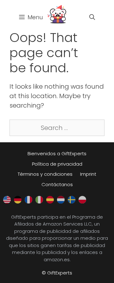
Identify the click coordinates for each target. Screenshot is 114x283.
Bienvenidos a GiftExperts (57, 153)
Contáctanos (57, 184)
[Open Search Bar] (92, 17)
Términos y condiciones (45, 174)
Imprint (88, 174)
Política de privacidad (57, 164)
